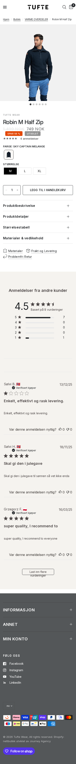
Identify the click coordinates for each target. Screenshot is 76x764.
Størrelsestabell (16, 227)
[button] (9, 155)
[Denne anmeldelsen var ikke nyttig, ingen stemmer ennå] (67, 429)
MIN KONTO (15, 638)
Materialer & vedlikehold (23, 238)
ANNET (10, 624)
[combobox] (64, 7)
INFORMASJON (19, 609)
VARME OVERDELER (36, 19)
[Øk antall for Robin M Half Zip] (17, 190)
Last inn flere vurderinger (38, 572)
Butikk (17, 19)
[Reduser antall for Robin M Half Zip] (6, 190)
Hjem (6, 19)
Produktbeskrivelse (19, 206)
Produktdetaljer (16, 216)
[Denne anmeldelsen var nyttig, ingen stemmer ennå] (60, 429)
